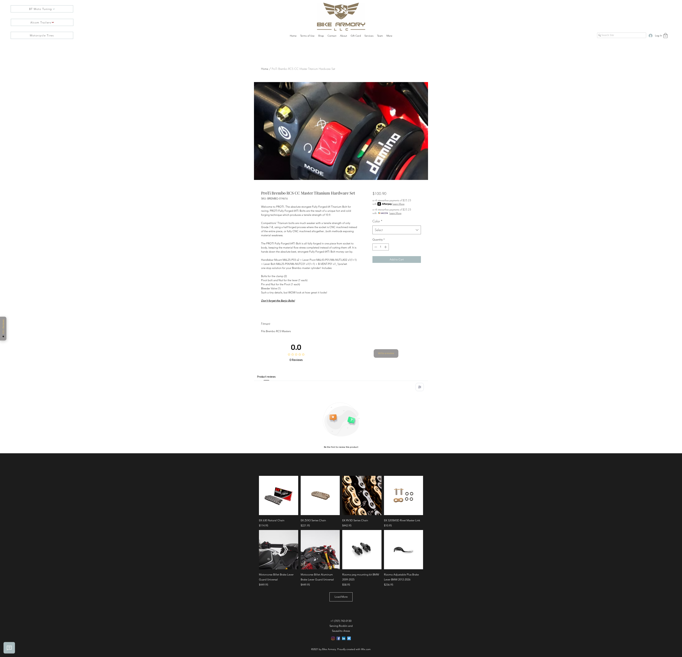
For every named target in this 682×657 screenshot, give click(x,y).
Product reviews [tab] (266, 376)
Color (377, 221)
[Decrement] (375, 247)
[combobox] (396, 230)
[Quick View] (278, 495)
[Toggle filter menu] (420, 387)
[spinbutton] (380, 247)
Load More (341, 596)
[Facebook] (338, 638)
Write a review (386, 353)
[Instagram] (333, 638)
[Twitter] (349, 638)
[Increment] (385, 247)
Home (264, 69)
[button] (665, 35)
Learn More (398, 204)
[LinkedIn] (343, 638)
